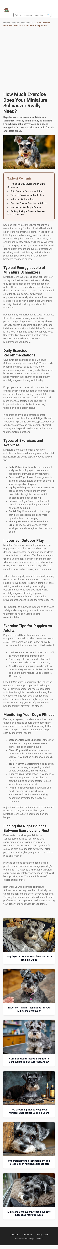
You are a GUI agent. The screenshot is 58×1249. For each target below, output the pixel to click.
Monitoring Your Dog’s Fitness (26, 207)
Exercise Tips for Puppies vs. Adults (29, 203)
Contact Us (27, 1235)
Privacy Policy (42, 1235)
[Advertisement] (29, 59)
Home (6, 23)
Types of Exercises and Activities (27, 195)
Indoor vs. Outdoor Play (22, 199)
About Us (14, 1235)
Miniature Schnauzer (20, 23)
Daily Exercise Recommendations (27, 191)
